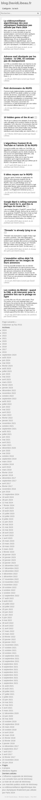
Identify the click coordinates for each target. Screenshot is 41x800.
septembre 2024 (9, 355)
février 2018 (7, 472)
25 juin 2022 (7, 609)
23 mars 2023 (8, 544)
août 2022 (6, 401)
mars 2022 (6, 415)
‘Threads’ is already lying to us (20, 230)
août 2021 (6, 431)
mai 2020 (6, 453)
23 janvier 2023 (9, 560)
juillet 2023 (7, 371)
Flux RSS (33, 797)
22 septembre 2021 (10, 656)
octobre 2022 (8, 396)
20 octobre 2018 (9, 730)
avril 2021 (6, 442)
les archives (32, 315)
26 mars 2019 (8, 727)
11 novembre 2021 (10, 645)
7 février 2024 (8, 505)
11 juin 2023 (7, 522)
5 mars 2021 (7, 710)
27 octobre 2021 (9, 648)
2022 (4, 336)
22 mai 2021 (7, 705)
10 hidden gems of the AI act (19, 117)
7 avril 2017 (7, 752)
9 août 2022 (7, 601)
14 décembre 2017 (10, 746)
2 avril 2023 (7, 538)
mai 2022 (6, 409)
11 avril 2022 (7, 628)
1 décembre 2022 (9, 576)
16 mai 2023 (7, 530)
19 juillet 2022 (8, 607)
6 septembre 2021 (10, 669)
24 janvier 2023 (9, 557)
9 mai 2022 (7, 620)
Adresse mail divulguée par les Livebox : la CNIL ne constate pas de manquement (20, 58)
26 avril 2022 (7, 626)
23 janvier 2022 (9, 639)
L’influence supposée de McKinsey (17, 776)
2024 (4, 330)
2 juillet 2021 (7, 697)
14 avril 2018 (7, 732)
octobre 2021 (8, 426)
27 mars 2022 (8, 631)
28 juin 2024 (7, 500)
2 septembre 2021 (10, 680)
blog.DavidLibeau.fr (16, 3)
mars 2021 (6, 445)
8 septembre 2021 (10, 667)
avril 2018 (6, 467)
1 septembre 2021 (10, 683)
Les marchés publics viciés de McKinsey (19, 784)
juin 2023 (6, 374)
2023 (4, 333)
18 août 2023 (8, 511)
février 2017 (7, 486)
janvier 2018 (7, 475)
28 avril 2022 (7, 623)
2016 (4, 352)
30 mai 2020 (7, 719)
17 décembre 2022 (10, 568)
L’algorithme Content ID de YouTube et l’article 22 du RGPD (20, 144)
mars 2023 (6, 382)
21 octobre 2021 (9, 650)
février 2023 (7, 385)
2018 (4, 347)
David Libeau (13, 797)
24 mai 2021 (7, 702)
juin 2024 (6, 360)
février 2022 (7, 418)
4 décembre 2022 (9, 574)
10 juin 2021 (7, 700)
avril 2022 (6, 412)
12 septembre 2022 (10, 596)
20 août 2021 (8, 689)
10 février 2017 (8, 757)
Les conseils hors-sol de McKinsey (17, 779)
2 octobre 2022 (8, 593)
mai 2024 (6, 363)
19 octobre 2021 (9, 653)
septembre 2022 (9, 399)
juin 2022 (6, 407)
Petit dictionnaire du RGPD (18, 88)
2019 (4, 344)
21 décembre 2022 (10, 565)
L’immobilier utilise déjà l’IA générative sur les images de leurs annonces (19, 260)
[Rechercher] (38, 13)
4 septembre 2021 (10, 675)
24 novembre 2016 (10, 760)
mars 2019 (6, 461)
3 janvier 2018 (8, 743)
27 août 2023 (8, 508)
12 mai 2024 (7, 503)
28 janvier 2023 (9, 555)
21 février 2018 (8, 738)
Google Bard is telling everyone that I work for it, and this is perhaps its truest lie (20, 204)
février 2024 (7, 366)
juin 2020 (6, 451)
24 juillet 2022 (8, 604)
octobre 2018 (8, 464)
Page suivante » (9, 322)
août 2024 (6, 357)
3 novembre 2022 (9, 585)
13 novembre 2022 (10, 582)
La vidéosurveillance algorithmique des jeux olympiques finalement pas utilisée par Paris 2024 (18, 24)
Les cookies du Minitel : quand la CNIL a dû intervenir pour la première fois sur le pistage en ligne (20, 293)
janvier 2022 (7, 420)
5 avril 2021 (7, 708)
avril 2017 (6, 483)
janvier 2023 (7, 388)
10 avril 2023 (7, 535)
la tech (24, 47)
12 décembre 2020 (10, 713)
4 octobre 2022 (8, 590)
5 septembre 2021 (10, 672)
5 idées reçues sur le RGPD (18, 174)
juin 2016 (6, 492)
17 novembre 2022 (10, 579)
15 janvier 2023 (9, 563)
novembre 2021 (9, 423)
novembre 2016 (9, 489)
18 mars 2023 (8, 546)
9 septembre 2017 (10, 749)
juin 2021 (6, 437)
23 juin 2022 (7, 612)
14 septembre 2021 (10, 658)
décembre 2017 (9, 478)
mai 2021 (6, 440)
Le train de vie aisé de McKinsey (16, 782)
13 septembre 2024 (10, 494)
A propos (6, 768)
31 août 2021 (8, 686)
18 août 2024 (8, 497)
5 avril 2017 (7, 754)
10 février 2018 (8, 741)
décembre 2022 (9, 390)
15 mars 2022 (8, 634)
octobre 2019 (8, 456)
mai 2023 (6, 377)
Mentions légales (9, 771)
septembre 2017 (9, 481)
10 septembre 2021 (10, 661)
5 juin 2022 (7, 617)
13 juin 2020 (7, 716)
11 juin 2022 (7, 615)
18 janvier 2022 (9, 642)
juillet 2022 (7, 404)
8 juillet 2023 (7, 519)
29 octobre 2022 (9, 587)
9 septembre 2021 (10, 664)
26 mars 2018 (8, 735)
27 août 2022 (8, 598)
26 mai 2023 (7, 524)
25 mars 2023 (8, 541)
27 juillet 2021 (8, 694)
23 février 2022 (8, 637)
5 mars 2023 (7, 549)
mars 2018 (6, 470)
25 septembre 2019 (10, 724)
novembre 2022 (9, 393)
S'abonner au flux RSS (12, 325)
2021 (4, 338)
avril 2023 (6, 379)
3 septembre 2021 (10, 678)
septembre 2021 (9, 429)
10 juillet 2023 (8, 516)
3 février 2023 (8, 552)
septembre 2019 (9, 459)
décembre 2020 (9, 448)
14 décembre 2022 (10, 571)
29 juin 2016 (7, 762)
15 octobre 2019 (9, 721)
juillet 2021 (7, 434)
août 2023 (6, 368)
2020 (4, 341)
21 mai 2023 (7, 527)
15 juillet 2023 (8, 513)
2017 (4, 349)
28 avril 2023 (7, 533)
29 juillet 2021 (8, 691)
